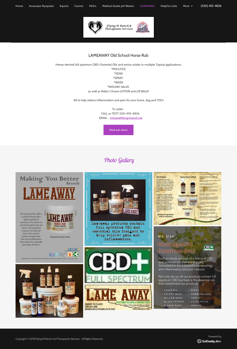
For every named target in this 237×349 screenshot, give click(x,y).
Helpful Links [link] (169, 6)
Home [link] (19, 6)
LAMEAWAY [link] (147, 6)
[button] (188, 6)
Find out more (118, 130)
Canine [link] (78, 6)
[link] (118, 27)
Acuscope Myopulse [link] (41, 6)
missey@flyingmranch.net (126, 118)
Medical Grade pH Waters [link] (118, 6)
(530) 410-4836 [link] (211, 6)
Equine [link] (64, 6)
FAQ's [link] (92, 6)
